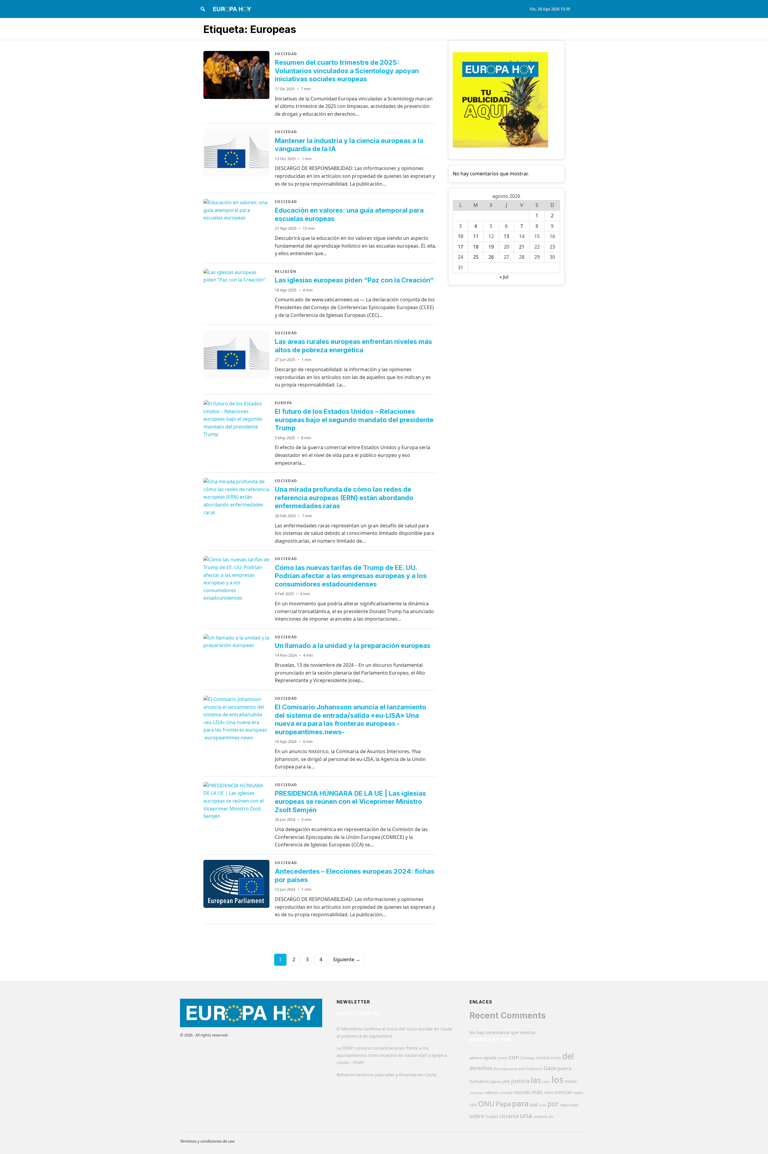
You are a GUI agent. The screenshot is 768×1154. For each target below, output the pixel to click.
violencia (540, 1116)
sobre (477, 1116)
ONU (486, 1103)
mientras (476, 1093)
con (514, 1057)
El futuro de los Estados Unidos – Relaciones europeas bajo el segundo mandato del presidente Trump (354, 419)
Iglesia (495, 1081)
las (536, 1080)
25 (475, 257)
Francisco (534, 1068)
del (568, 1056)
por (553, 1103)
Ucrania (509, 1116)
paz (534, 1104)
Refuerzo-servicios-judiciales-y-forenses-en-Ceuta (386, 1075)
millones (491, 1092)
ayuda (490, 1057)
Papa (503, 1103)
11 (475, 236)
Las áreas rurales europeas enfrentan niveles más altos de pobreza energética (353, 346)
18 (475, 246)
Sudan (491, 1116)
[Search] (203, 9)
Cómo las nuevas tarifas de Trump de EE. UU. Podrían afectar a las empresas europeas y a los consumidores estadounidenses (351, 576)
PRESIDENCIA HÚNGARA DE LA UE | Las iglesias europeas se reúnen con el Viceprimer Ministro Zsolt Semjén (350, 801)
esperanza (509, 1068)
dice (497, 1068)
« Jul (504, 276)
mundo (522, 1092)
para (520, 1103)
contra (542, 1057)
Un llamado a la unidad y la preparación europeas (352, 645)
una (526, 1115)
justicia (520, 1080)
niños (548, 1092)
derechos (481, 1068)
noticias (563, 1092)
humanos (479, 1081)
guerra (564, 1068)
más (537, 1092)
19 (491, 246)
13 (506, 236)
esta (521, 1068)
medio (571, 1081)
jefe (506, 1081)
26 (491, 257)
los (557, 1080)
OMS (473, 1105)
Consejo (527, 1057)
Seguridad (569, 1105)
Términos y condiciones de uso (207, 1141)
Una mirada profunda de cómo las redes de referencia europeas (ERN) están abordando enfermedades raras (344, 497)
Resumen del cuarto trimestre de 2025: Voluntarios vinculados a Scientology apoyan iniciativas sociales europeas (347, 70)
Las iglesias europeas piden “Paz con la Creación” (354, 280)
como (502, 1057)
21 (521, 246)
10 (460, 236)
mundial (506, 1092)
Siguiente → (346, 959)
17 (460, 246)
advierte (476, 1058)
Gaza (550, 1068)
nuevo (578, 1092)
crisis (555, 1057)
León (546, 1081)
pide (542, 1105)
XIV (550, 1117)
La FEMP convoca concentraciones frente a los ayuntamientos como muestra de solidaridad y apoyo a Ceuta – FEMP (392, 1055)
